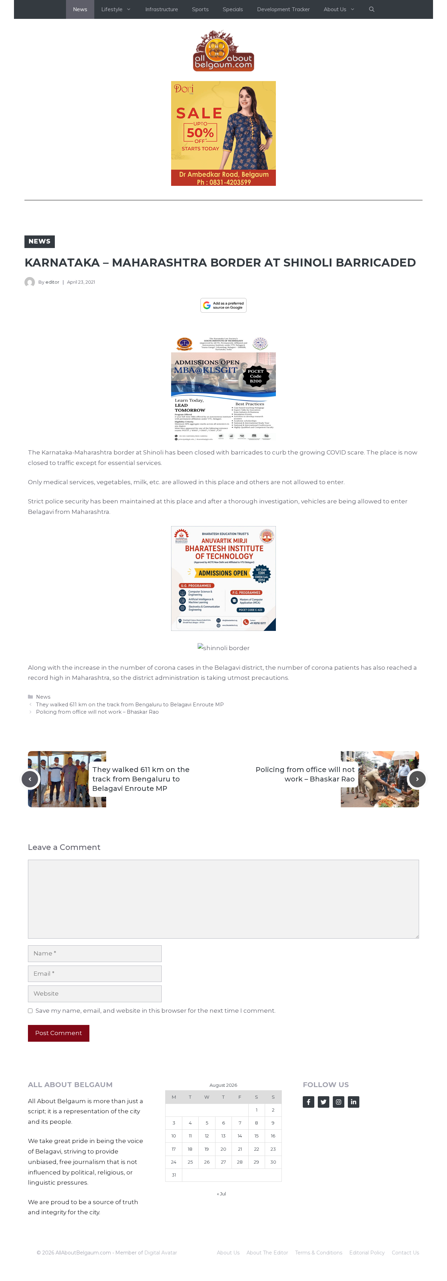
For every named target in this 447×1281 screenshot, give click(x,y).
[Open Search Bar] (371, 9)
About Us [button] (335, 9)
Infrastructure (161, 9)
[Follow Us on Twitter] (323, 1102)
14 (240, 1135)
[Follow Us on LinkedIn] (353, 1102)
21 (240, 1149)
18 (190, 1149)
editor (52, 282)
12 (207, 1135)
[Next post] (417, 779)
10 (173, 1135)
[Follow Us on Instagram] (338, 1102)
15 (256, 1135)
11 (190, 1135)
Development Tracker (283, 9)
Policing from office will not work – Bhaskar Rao (97, 712)
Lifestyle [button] (112, 9)
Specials (233, 9)
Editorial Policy (367, 1253)
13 (223, 1135)
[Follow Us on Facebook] (308, 1102)
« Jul (221, 1193)
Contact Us (405, 1253)
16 (273, 1135)
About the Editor (267, 1253)
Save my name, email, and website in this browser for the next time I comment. (156, 1010)
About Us (228, 1253)
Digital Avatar (160, 1253)
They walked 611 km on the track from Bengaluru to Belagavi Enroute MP (130, 704)
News (80, 9)
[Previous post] (30, 779)
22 (256, 1149)
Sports (200, 9)
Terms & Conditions (318, 1253)
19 (207, 1149)
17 (174, 1149)
